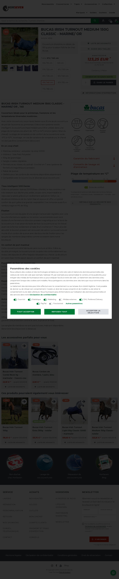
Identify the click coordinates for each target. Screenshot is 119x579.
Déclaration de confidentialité (43, 295)
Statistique (36, 299)
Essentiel (21, 299)
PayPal (43, 303)
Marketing (52, 299)
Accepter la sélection (93, 312)
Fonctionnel (58, 303)
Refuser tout (59, 312)
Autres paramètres (74, 303)
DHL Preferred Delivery (93, 299)
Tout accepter (25, 312)
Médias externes (69, 299)
